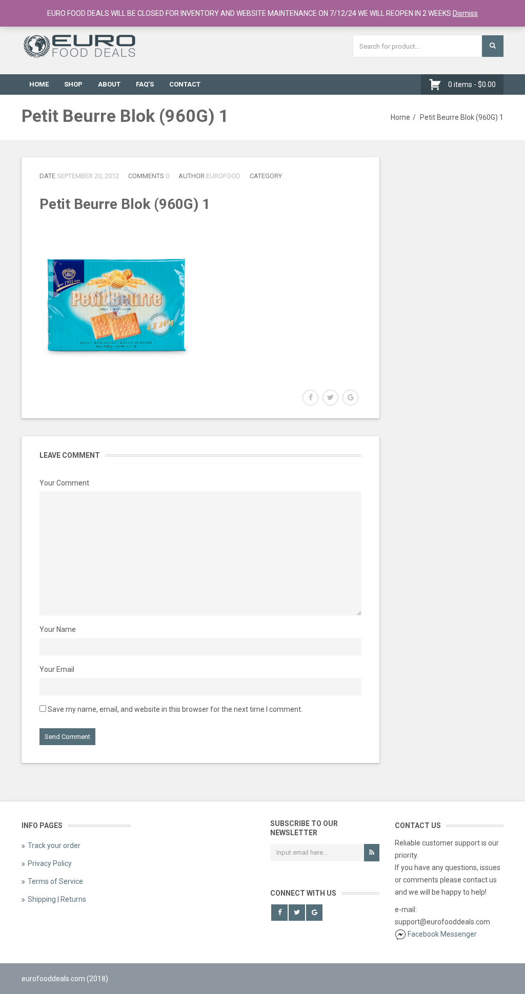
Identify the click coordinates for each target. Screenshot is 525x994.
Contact (184, 84)
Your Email (56, 669)
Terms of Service (55, 881)
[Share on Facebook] (310, 398)
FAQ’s (145, 84)
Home (39, 84)
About (109, 84)
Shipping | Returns (57, 899)
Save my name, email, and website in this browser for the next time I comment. (175, 709)
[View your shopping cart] (438, 84)
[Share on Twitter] (330, 398)
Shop (73, 84)
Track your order (54, 845)
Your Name (57, 629)
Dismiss (465, 13)
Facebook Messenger (442, 934)
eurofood (223, 176)
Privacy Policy (50, 863)
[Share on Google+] (350, 398)
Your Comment (64, 483)
